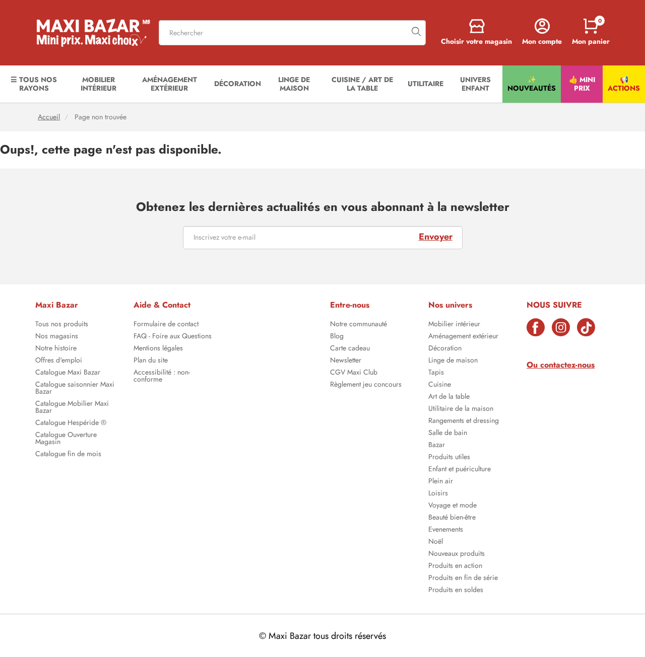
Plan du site (151, 361)
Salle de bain (447, 433)
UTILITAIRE (425, 84)
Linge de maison (453, 361)
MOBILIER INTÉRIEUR (98, 84)
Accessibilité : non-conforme (162, 376)
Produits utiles (449, 458)
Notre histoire (56, 349)
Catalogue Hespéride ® (70, 423)
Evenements (445, 530)
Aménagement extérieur (463, 337)
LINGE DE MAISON (294, 84)
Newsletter (345, 361)
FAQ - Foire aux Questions (173, 337)
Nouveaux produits (456, 554)
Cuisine (439, 385)
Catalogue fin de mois (68, 455)
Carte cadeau (350, 349)
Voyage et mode (452, 506)
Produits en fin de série (463, 578)
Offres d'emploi (58, 361)
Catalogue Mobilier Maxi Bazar (72, 407)
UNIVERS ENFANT (475, 84)
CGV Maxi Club (353, 373)
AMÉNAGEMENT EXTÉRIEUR (169, 84)
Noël (435, 542)
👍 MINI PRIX (582, 84)
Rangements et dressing (463, 421)
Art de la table (449, 397)
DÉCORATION (237, 84)
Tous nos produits (61, 325)
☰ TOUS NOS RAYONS (34, 84)
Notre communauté (358, 325)
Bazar (436, 446)
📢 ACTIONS (624, 84)
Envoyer (436, 236)
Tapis (436, 373)
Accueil (49, 117)
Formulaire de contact (166, 325)
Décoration (445, 349)
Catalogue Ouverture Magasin (66, 439)
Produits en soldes (455, 591)
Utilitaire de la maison (460, 409)
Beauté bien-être (452, 518)
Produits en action (455, 566)
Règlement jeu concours (366, 385)
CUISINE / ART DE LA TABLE (362, 84)
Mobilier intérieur (454, 325)
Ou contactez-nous (561, 365)
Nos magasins (56, 337)
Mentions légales (158, 349)
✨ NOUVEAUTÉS (531, 84)
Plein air (440, 482)
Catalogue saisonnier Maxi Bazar (74, 388)
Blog (337, 337)
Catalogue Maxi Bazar (67, 373)
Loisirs (438, 494)
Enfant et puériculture (459, 470)
